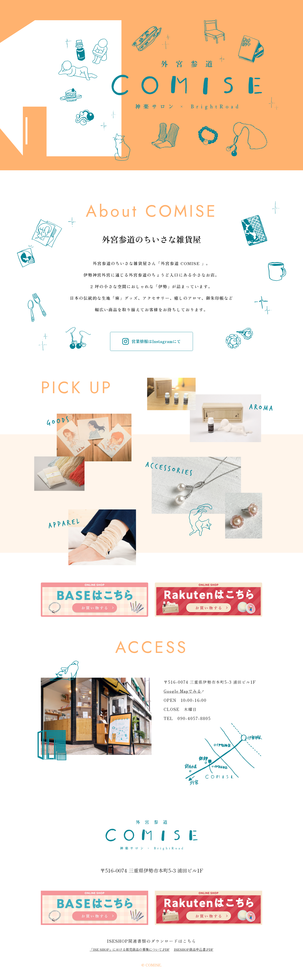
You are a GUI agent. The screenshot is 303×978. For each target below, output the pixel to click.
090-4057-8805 (194, 718)
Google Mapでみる (182, 691)
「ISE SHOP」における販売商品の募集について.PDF (130, 949)
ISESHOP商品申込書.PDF (193, 949)
